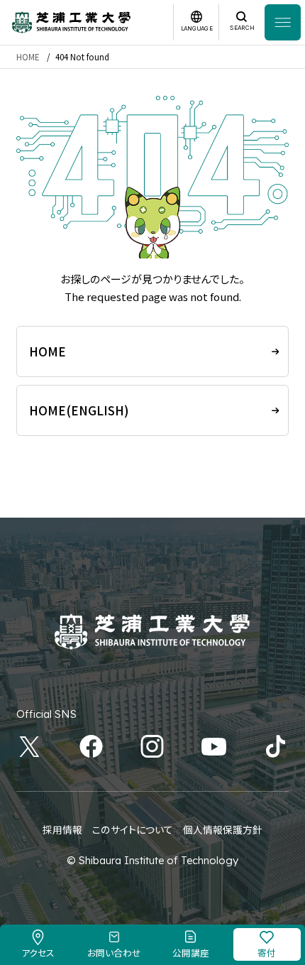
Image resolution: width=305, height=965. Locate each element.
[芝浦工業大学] (71, 22)
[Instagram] (152, 746)
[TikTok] (275, 746)
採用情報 (62, 829)
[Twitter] (29, 746)
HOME (27, 56)
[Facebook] (91, 746)
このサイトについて (132, 829)
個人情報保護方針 (222, 829)
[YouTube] (214, 746)
